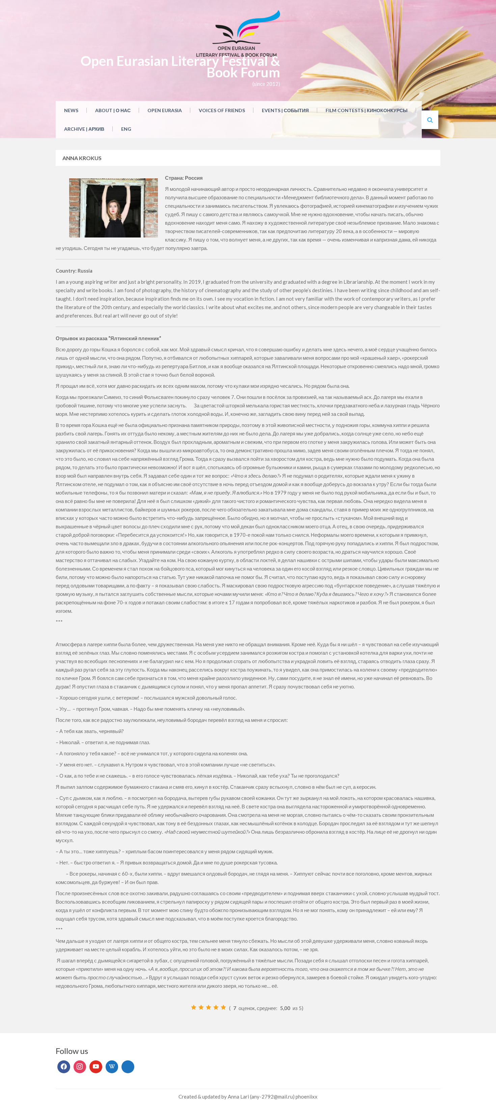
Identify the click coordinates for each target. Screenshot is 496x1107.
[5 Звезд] (223, 1007)
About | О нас (113, 110)
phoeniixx (307, 1096)
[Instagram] (80, 1067)
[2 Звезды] (201, 1007)
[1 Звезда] (193, 1007)
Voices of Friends (222, 110)
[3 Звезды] (208, 1007)
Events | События (285, 110)
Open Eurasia (164, 110)
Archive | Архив (84, 129)
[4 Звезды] (216, 1007)
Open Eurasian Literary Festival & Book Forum (180, 66)
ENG (126, 129)
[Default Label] (96, 1067)
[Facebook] (64, 1067)
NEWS (71, 110)
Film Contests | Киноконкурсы (367, 110)
